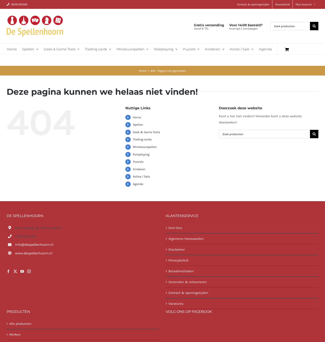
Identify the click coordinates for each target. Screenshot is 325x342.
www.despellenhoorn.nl (33, 253)
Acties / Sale (141, 176)
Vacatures (176, 304)
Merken (15, 334)
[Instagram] (29, 271)
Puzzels (138, 162)
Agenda (138, 184)
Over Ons (175, 228)
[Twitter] (15, 271)
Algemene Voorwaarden (186, 239)
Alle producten (20, 324)
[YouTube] (22, 271)
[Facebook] (8, 271)
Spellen (138, 125)
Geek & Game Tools (146, 132)
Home (137, 117)
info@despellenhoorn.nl (34, 244)
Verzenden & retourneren (187, 282)
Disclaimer (176, 249)
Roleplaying (141, 154)
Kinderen (139, 169)
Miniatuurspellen (145, 147)
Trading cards (142, 139)
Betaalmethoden (181, 271)
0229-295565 (19, 4)
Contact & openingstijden (188, 293)
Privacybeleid (178, 260)
